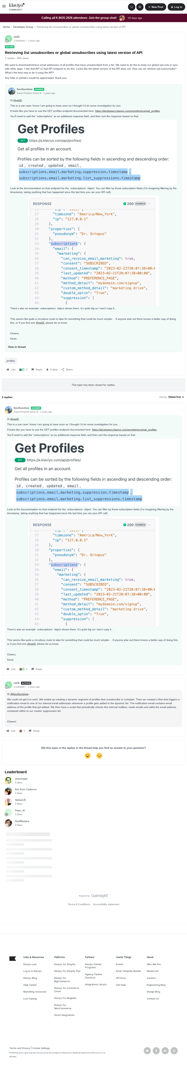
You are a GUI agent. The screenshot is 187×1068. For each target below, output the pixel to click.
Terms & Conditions (79, 904)
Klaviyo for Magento (65, 998)
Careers (151, 978)
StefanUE (20, 799)
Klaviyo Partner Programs (93, 966)
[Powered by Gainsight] (93, 897)
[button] (4, 7)
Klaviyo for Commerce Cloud (66, 990)
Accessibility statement (106, 904)
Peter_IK (20, 810)
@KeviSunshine (19, 694)
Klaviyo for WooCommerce (62, 1007)
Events (119, 964)
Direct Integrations (64, 1015)
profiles (11, 360)
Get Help (121, 985)
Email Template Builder (128, 971)
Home (6, 26)
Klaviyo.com (30, 964)
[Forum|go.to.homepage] (17, 7)
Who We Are (154, 964)
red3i (17, 36)
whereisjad (21, 778)
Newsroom (153, 971)
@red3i (17, 100)
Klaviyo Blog (30, 978)
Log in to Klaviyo (32, 971)
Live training (30, 998)
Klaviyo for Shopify (64, 964)
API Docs (121, 978)
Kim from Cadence (26, 789)
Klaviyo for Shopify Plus (67, 971)
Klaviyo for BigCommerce (62, 980)
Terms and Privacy (19, 1048)
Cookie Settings (41, 1048)
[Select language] (140, 7)
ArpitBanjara (22, 821)
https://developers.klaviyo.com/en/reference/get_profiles (127, 110)
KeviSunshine (25, 89)
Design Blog (153, 991)
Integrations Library (95, 984)
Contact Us (153, 998)
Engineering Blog (156, 985)
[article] (93, 539)
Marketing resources (34, 991)
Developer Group (23, 26)
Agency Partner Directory (93, 976)
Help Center (30, 985)
